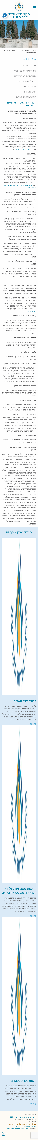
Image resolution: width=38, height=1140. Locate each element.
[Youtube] (3, 1134)
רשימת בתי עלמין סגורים (22, 149)
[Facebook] (7, 1134)
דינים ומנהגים (30, 92)
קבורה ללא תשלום (25, 701)
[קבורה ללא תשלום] (19, 693)
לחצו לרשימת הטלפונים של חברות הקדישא (22, 1124)
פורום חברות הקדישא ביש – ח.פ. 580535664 (22, 1117)
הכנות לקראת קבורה (23, 1080)
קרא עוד (33, 723)
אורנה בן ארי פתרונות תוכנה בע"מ (17, 1129)
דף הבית (33, 50)
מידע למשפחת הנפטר (22, 50)
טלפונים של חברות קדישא (24, 76)
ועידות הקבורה (29, 86)
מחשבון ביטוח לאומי (29, 311)
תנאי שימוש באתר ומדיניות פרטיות (25, 1126)
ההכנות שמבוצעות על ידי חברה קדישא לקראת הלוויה (19, 891)
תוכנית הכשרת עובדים (26, 97)
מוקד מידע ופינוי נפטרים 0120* (19, 15)
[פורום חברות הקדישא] (19, 10)
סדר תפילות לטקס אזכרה (25, 71)
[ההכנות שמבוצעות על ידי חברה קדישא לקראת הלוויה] (19, 881)
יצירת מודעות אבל (28, 65)
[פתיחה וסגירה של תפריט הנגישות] (4, 15)
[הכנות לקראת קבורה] (19, 1073)
